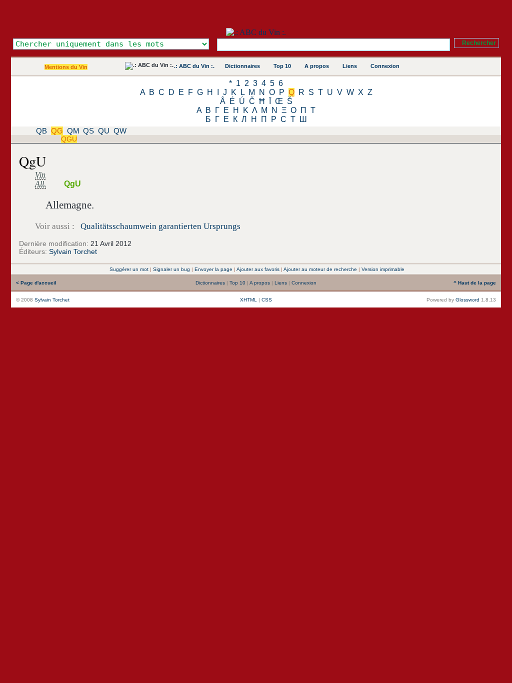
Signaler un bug (171, 269)
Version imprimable (383, 269)
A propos (316, 66)
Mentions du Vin (66, 67)
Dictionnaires (242, 66)
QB (41, 130)
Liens (349, 66)
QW (120, 130)
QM (73, 130)
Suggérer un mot (129, 269)
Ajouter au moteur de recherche (320, 269)
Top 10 (282, 66)
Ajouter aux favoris (258, 269)
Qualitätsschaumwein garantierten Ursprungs (160, 226)
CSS (267, 299)
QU (104, 130)
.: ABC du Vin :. (194, 66)
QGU (69, 139)
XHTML (248, 299)
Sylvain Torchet (73, 252)
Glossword (468, 299)
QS (88, 130)
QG (57, 130)
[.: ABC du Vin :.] (256, 32)
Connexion (385, 66)
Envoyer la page (213, 269)
